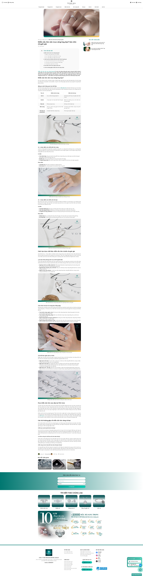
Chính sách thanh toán (68, 561)
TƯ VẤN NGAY (71, 486)
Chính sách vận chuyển (68, 564)
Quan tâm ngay (87, 562)
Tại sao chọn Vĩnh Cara (68, 553)
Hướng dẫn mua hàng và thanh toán (87, 553)
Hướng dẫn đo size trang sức (85, 551)
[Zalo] (140, 565)
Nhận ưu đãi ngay (87, 569)
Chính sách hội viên (67, 566)
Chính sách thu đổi (67, 569)
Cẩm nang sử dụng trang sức (85, 554)
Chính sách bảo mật (68, 565)
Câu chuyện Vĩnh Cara (68, 551)
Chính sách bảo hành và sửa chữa (70, 568)
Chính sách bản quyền (68, 562)
